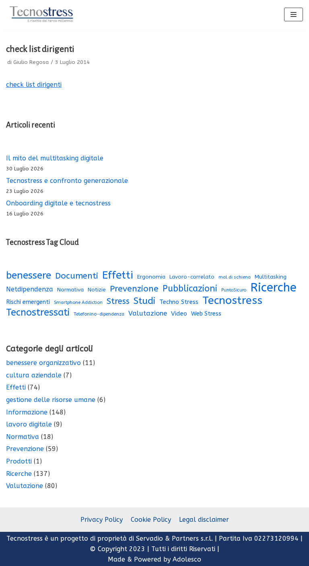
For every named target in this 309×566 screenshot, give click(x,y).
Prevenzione (134, 288)
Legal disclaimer (204, 519)
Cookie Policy (151, 519)
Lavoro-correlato (191, 277)
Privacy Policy (101, 519)
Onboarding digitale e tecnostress (58, 203)
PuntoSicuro (233, 290)
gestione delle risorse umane (50, 400)
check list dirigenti (34, 84)
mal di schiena (234, 277)
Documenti (76, 276)
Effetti (117, 275)
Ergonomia (151, 276)
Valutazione (147, 313)
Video (179, 313)
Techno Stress (178, 302)
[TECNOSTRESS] (42, 15)
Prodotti (19, 461)
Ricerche (273, 288)
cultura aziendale (34, 375)
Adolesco (187, 559)
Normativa (70, 290)
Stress (118, 301)
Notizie (97, 290)
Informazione (26, 412)
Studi (144, 301)
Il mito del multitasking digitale (54, 158)
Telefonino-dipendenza (99, 314)
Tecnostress (232, 300)
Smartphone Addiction (78, 302)
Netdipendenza (29, 289)
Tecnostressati (38, 313)
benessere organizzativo (43, 363)
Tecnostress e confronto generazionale (67, 181)
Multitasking (270, 277)
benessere (28, 275)
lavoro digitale (29, 424)
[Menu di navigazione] (293, 14)
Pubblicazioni (190, 289)
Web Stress (206, 313)
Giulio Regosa (31, 62)
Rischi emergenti (28, 302)
